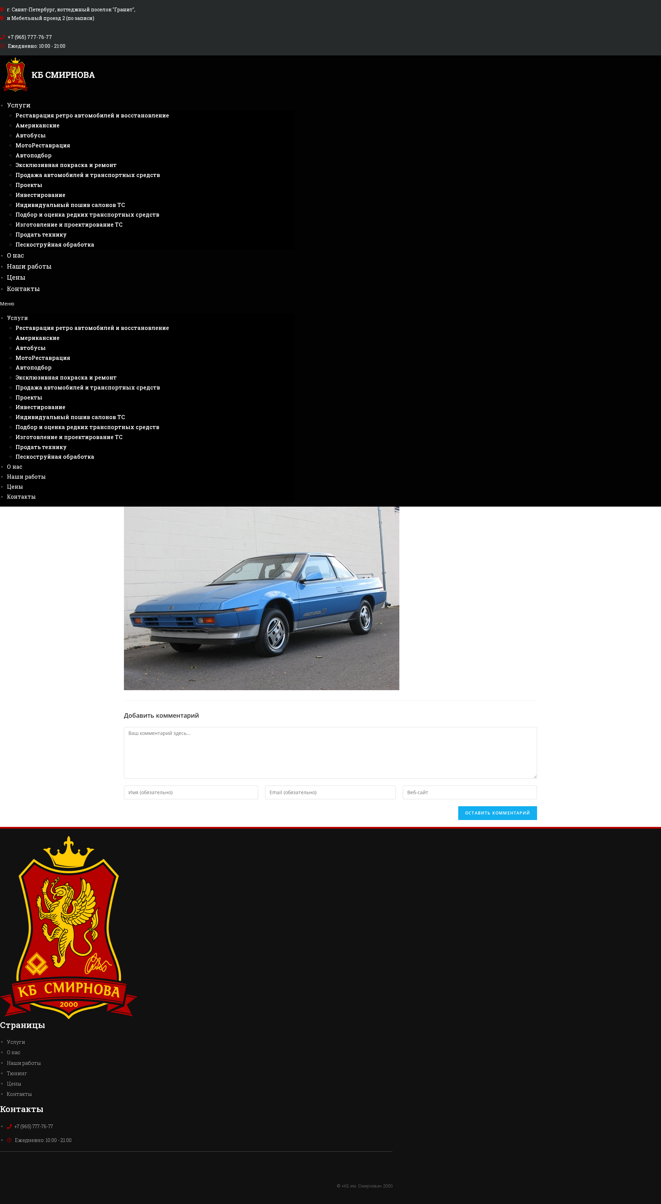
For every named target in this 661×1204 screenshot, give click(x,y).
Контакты (23, 288)
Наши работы (29, 266)
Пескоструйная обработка (54, 244)
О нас (15, 255)
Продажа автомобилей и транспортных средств (87, 174)
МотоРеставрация (42, 145)
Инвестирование (40, 194)
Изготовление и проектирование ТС (69, 224)
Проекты (28, 184)
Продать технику (41, 234)
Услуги (19, 105)
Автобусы (30, 135)
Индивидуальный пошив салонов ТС (70, 204)
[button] (147, 303)
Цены (16, 277)
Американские (37, 125)
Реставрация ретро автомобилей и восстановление (92, 115)
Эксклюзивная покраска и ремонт (66, 164)
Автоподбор (33, 155)
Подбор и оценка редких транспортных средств (87, 214)
